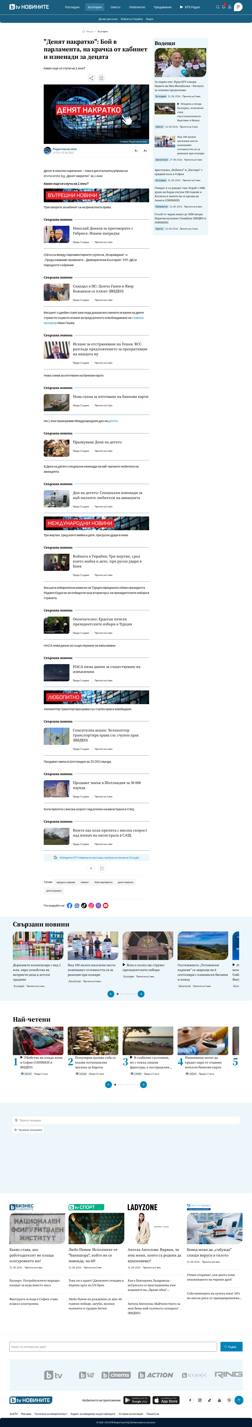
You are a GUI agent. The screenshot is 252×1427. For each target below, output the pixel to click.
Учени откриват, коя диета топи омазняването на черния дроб (211, 1277)
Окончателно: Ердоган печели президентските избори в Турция (102, 622)
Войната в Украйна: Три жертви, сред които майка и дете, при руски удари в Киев (107, 561)
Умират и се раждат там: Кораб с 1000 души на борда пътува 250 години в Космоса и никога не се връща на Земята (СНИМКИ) (180, 194)
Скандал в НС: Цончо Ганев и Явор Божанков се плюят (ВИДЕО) (103, 289)
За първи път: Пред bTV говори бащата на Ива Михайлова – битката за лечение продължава (179, 86)
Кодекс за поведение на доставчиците (93, 1413)
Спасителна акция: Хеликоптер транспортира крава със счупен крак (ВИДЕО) (106, 735)
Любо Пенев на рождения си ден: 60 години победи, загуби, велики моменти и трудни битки (95, 1303)
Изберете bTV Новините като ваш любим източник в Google (99, 857)
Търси (232, 1346)
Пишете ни (153, 1413)
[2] (223, 7)
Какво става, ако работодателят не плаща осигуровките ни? (31, 1255)
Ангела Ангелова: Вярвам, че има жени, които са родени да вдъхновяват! (154, 1255)
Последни (72, 7)
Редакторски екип (65, 149)
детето (113, 421)
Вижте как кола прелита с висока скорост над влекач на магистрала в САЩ (110, 833)
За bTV (13, 1413)
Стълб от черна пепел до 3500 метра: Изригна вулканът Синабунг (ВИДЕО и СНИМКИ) (180, 218)
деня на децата (54, 890)
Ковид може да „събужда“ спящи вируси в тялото (209, 1252)
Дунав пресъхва (108, 18)
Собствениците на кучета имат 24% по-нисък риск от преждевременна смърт (213, 1295)
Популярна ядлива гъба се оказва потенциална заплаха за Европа (95, 1062)
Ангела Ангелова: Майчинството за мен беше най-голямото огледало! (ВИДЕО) (154, 1308)
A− (136, 150)
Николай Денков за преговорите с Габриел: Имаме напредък (103, 231)
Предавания (163, 7)
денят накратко (125, 882)
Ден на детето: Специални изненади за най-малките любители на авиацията (107, 495)
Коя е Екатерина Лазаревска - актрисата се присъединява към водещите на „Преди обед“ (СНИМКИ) (152, 1285)
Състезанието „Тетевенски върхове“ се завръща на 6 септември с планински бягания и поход (203, 972)
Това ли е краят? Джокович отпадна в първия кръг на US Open (96, 1282)
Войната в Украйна (132, 18)
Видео (149, 18)
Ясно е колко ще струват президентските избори (143, 967)
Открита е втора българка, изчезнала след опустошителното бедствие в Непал (190, 112)
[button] (110, 994)
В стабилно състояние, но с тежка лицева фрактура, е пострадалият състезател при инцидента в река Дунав (151, 1062)
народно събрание (65, 882)
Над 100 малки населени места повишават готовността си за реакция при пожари (190, 145)
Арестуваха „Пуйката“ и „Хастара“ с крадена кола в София (178, 172)
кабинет (85, 882)
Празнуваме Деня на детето (97, 442)
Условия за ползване (131, 1413)
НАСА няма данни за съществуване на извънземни (106, 669)
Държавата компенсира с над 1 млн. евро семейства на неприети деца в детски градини (37, 972)
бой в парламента (103, 882)
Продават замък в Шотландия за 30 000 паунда (107, 785)
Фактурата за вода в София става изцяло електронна (33, 1301)
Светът (115, 7)
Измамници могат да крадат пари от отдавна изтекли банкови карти (203, 1062)
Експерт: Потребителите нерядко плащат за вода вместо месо (34, 1282)
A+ (145, 150)
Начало (90, 31)
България (95, 7)
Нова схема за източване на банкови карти (110, 396)
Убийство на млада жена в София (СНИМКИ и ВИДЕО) (41, 1062)
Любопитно (137, 7)
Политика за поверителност (51, 1413)
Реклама (26, 1413)
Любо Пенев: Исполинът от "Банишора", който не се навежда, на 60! (93, 1255)
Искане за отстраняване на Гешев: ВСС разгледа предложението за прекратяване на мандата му (110, 349)
